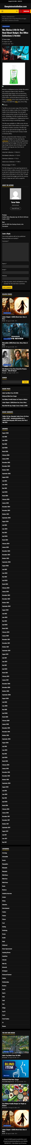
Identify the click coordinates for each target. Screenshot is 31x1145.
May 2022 (4, 621)
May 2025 (4, 488)
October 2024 (5, 514)
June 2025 (4, 484)
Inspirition (4, 956)
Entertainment (6, 26)
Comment (5, 241)
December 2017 (6, 816)
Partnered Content (6, 974)
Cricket (4, 897)
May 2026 (4, 444)
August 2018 (5, 787)
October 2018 (5, 779)
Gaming (4, 927)
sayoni (4, 372)
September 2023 (6, 562)
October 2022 (5, 602)
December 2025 (6, 462)
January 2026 (5, 459)
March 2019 (5, 761)
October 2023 (5, 558)
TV (2, 1022)
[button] (2, 11)
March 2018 (5, 805)
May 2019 (4, 754)
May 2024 (4, 532)
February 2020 (5, 720)
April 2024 (4, 536)
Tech (3, 1004)
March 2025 (5, 496)
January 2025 (5, 503)
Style (3, 997)
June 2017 (4, 838)
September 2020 (6, 695)
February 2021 (5, 676)
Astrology (4, 853)
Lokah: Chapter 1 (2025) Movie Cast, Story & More (14, 318)
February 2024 (5, 543)
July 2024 (4, 525)
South (3, 989)
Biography (4, 868)
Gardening (4, 930)
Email (4, 269)
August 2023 (5, 566)
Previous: (15, 217)
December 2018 (6, 772)
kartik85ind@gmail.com (8, 1081)
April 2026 (4, 448)
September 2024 (6, 518)
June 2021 (4, 661)
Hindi (3, 941)
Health (3, 938)
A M (4, 320)
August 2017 (5, 831)
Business (4, 890)
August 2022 (5, 610)
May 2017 (4, 842)
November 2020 (6, 687)
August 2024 (5, 521)
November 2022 (6, 599)
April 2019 (4, 757)
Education (4, 904)
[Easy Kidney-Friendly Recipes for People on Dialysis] (15, 1093)
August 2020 (5, 698)
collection (5, 141)
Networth (4, 967)
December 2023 (6, 551)
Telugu (3, 1008)
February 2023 (5, 588)
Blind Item (4, 879)
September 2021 (6, 650)
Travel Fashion (5, 1019)
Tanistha (5, 1057)
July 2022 (4, 614)
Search (4, 378)
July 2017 (4, 835)
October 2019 (5, 735)
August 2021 (5, 654)
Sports (3, 993)
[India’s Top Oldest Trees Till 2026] (15, 1044)
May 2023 (4, 577)
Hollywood (4, 945)
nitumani (5, 1107)
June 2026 (4, 440)
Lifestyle (4, 960)
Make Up (4, 963)
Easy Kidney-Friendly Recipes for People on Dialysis (14, 399)
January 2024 (5, 547)
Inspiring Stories (6, 952)
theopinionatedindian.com (15, 6)
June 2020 (4, 706)
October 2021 (5, 647)
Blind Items (5, 882)
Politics (4, 978)
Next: (12, 224)
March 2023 (5, 584)
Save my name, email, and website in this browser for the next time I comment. (15, 282)
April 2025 (4, 492)
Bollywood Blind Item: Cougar (9, 396)
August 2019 (5, 743)
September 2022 (6, 606)
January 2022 (5, 636)
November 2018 (6, 776)
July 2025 (4, 481)
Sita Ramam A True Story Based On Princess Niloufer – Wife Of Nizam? (14, 370)
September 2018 (6, 783)
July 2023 (4, 569)
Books (3, 886)
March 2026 (5, 451)
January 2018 (5, 813)
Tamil (3, 1000)
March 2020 (5, 717)
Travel (3, 1015)
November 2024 (6, 510)
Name (4, 263)
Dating (3, 901)
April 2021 (4, 669)
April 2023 (4, 580)
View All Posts (15, 208)
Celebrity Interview (7, 893)
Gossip (3, 934)
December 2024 (6, 507)
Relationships (5, 982)
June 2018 (4, 794)
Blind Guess (5, 875)
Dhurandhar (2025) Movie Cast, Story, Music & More (15, 344)
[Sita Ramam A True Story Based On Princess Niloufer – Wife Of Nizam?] (15, 358)
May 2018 (4, 798)
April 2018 (4, 802)
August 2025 (5, 477)
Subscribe (26, 11)
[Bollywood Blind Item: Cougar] (15, 1068)
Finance (4, 915)
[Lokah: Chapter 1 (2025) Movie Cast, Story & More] (15, 306)
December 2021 (6, 639)
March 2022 (5, 628)
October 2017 (5, 824)
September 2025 (6, 473)
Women (4, 1026)
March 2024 (5, 540)
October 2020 (5, 691)
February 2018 (5, 809)
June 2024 (4, 529)
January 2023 (5, 591)
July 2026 (4, 437)
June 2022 (4, 617)
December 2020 (6, 684)
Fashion (4, 912)
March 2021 (5, 673)
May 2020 (4, 709)
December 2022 (6, 595)
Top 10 (3, 1011)
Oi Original (4, 971)
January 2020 (5, 724)
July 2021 (4, 658)
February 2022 (5, 632)
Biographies (5, 864)
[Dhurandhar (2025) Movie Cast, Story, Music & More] (15, 332)
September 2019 (6, 739)
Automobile (5, 856)
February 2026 (5, 455)
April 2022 (4, 625)
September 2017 (6, 827)
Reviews (4, 986)
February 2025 (5, 499)
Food (3, 923)
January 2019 (5, 768)
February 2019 (5, 765)
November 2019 (6, 732)
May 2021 (4, 665)
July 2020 (4, 702)
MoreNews (15, 1143)
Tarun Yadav (7, 39)
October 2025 (5, 470)
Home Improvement (7, 949)
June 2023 (4, 573)
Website (4, 276)
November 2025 (6, 466)
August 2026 (5, 433)
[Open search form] (16, 11)
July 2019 (4, 746)
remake (9, 99)
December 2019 (6, 728)
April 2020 (4, 713)
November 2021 (6, 643)
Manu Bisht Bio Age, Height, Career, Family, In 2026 (14, 406)
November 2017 (6, 820)
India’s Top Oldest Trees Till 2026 (10, 393)
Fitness (4, 919)
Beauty (4, 860)
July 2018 (4, 790)
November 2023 (6, 555)
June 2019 (4, 750)
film (16, 102)
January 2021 (5, 680)
